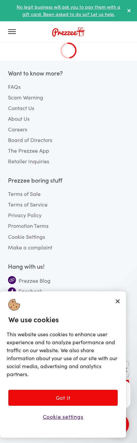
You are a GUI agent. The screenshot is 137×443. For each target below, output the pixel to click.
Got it (63, 397)
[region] (63, 364)
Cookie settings (63, 416)
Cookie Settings (26, 236)
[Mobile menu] (14, 32)
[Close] (117, 301)
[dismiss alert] (129, 11)
